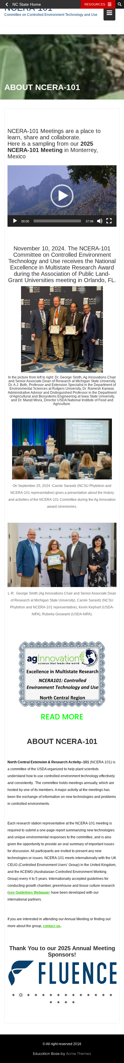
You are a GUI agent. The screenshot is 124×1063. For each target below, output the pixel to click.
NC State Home (26, 4)
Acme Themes (78, 1053)
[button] (62, 195)
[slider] (57, 221)
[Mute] (100, 221)
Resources (94, 4)
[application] (62, 196)
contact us (51, 926)
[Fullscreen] (109, 221)
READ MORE (62, 717)
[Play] (15, 221)
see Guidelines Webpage (29, 892)
